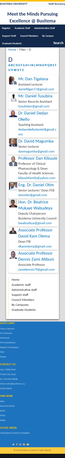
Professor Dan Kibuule (37, 158)
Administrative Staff (44, 28)
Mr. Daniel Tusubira (35, 96)
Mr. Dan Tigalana (33, 79)
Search (58, 43)
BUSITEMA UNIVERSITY (14, 4)
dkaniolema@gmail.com (35, 246)
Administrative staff (24, 290)
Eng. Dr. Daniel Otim (36, 185)
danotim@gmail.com (32, 195)
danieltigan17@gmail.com (36, 89)
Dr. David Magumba (36, 141)
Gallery (2, 420)
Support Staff (9, 36)
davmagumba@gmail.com (36, 151)
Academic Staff (22, 28)
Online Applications (7, 343)
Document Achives (7, 406)
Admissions (5, 338)
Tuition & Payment (7, 329)
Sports (2, 411)
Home (12, 49)
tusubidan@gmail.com (33, 106)
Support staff (20, 295)
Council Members (29, 36)
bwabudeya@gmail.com (35, 223)
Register (6, 28)
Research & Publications (9, 347)
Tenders (3, 357)
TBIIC (2, 352)
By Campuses (20, 305)
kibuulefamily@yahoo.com (36, 178)
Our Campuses (6, 333)
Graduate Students (12, 43)
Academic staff (21, 285)
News (2, 401)
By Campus (48, 36)
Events (2, 415)
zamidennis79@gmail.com (36, 270)
